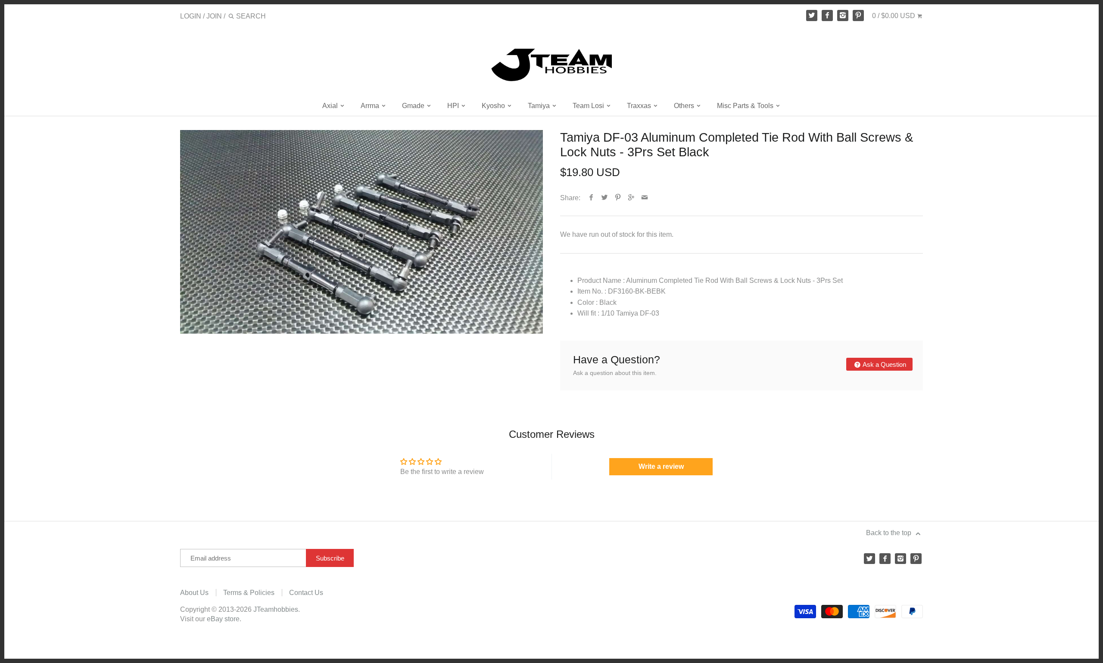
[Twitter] (811, 15)
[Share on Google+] (631, 197)
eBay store (223, 619)
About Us (194, 592)
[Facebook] (827, 15)
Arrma (371, 105)
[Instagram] (842, 15)
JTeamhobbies (275, 609)
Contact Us (306, 592)
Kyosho (494, 105)
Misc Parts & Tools (746, 105)
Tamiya (540, 105)
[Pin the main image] (618, 197)
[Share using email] (644, 197)
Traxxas (640, 105)
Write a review (661, 466)
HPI (454, 105)
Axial (331, 105)
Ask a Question (883, 364)
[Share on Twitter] (604, 197)
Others (685, 105)
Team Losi (589, 105)
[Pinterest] (858, 15)
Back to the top (889, 532)
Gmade (414, 105)
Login (190, 16)
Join (214, 16)
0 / (893, 15)
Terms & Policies (248, 592)
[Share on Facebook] (591, 197)
